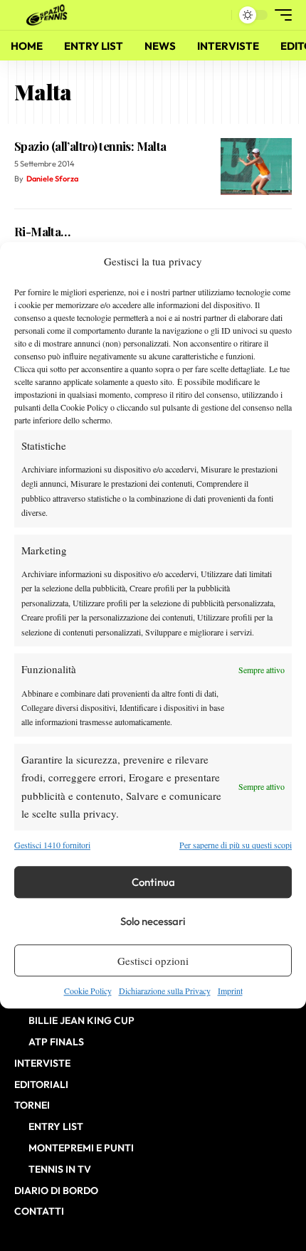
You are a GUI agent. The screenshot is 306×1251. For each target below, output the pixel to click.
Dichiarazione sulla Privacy (165, 990)
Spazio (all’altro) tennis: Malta (90, 146)
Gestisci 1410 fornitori (52, 844)
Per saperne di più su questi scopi (235, 844)
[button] (217, 15)
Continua (153, 882)
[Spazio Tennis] (49, 15)
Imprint (230, 990)
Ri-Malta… (42, 231)
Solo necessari (153, 921)
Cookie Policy (88, 990)
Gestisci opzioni (153, 961)
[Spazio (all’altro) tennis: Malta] (256, 166)
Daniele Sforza (52, 179)
